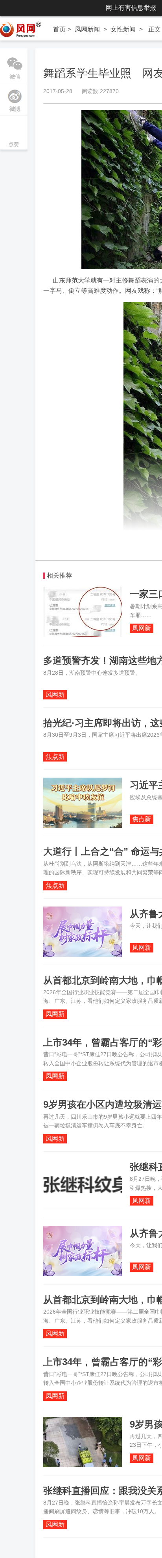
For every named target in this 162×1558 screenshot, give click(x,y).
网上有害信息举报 (131, 7)
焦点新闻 (55, 757)
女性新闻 (123, 29)
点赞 (14, 133)
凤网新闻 (87, 29)
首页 (59, 29)
